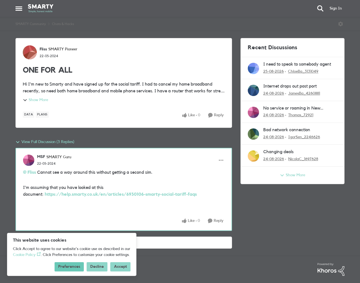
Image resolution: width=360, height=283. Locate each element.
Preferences (69, 267)
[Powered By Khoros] (331, 269)
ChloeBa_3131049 (303, 71)
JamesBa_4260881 (304, 93)
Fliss (43, 49)
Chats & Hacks (63, 24)
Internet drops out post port (290, 86)
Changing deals (278, 152)
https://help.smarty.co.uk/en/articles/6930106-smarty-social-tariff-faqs (121, 194)
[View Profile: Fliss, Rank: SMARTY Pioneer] (30, 52)
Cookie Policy (24, 255)
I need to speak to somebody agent (297, 64)
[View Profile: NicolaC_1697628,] (253, 156)
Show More (38, 100)
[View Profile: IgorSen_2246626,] (253, 134)
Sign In (336, 8)
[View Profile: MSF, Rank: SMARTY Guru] (28, 160)
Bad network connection (286, 130)
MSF (41, 157)
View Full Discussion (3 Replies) (47, 142)
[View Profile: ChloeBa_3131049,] (253, 68)
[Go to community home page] (40, 8)
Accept (120, 267)
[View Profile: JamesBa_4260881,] (253, 90)
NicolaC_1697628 (303, 159)
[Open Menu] (341, 24)
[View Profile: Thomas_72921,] (253, 112)
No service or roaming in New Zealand (291, 108)
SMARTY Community (30, 24)
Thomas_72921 (300, 115)
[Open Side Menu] (19, 8)
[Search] (320, 8)
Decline (97, 267)
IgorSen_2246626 (304, 137)
